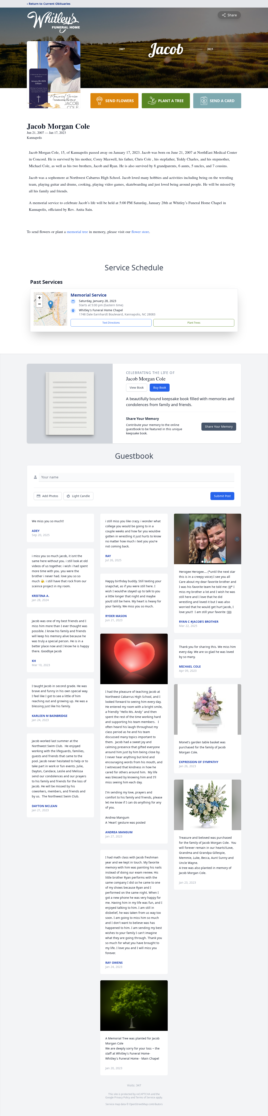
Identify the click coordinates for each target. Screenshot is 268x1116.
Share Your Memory (219, 426)
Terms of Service (145, 1097)
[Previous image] (178, 539)
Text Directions (111, 322)
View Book (137, 387)
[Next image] (237, 539)
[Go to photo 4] (210, 562)
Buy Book (159, 387)
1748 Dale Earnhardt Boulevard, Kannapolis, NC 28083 (117, 314)
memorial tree (77, 231)
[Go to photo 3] (207, 562)
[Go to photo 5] (212, 562)
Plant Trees (193, 322)
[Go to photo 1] (202, 562)
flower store (140, 231)
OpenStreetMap (138, 1104)
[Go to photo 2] (205, 562)
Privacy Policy (122, 1097)
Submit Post (222, 496)
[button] (50, 304)
